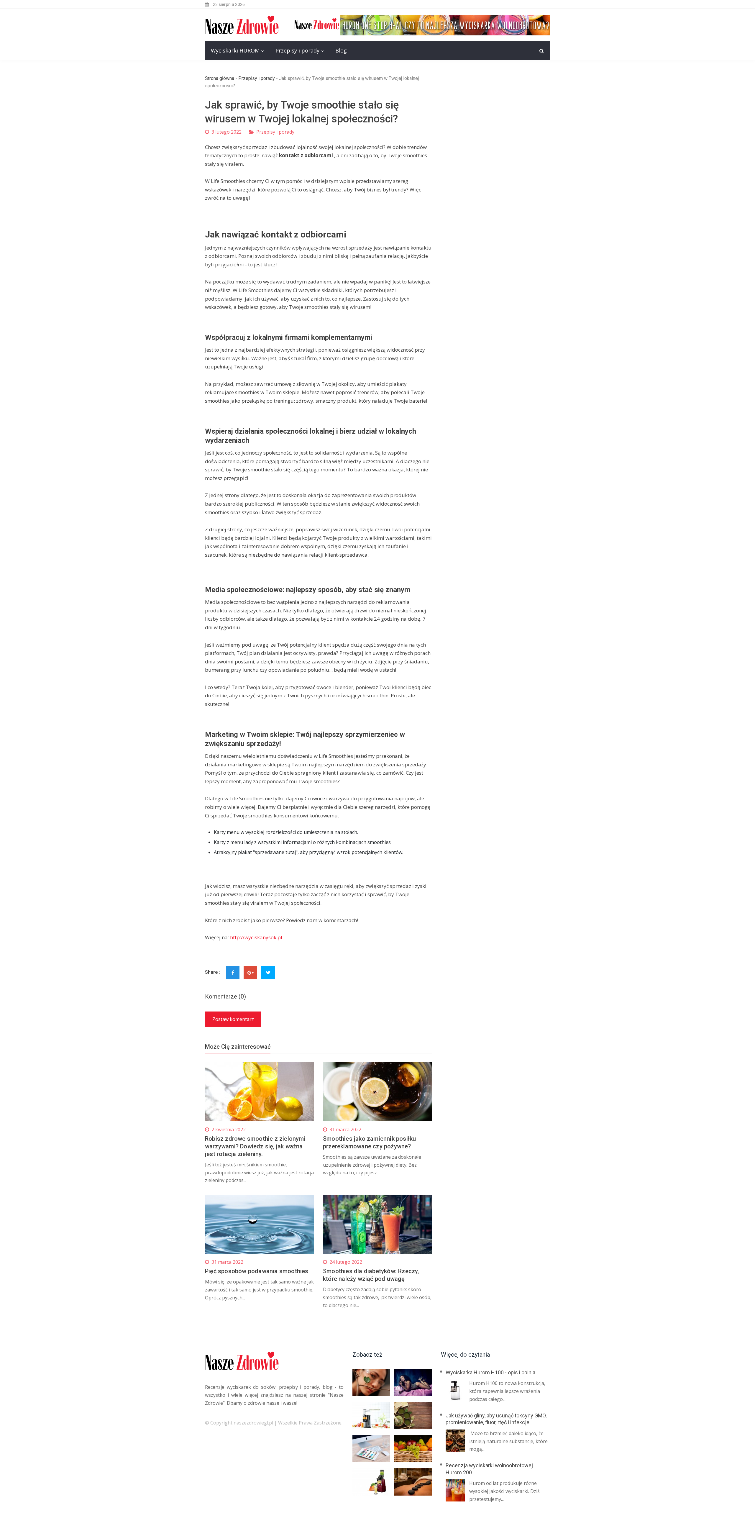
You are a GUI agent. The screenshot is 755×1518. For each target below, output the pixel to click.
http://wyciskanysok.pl (256, 937)
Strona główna (219, 78)
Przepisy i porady (297, 50)
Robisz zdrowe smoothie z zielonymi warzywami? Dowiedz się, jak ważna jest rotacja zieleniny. (255, 1146)
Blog (341, 50)
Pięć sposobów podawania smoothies (256, 1271)
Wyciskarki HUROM (235, 50)
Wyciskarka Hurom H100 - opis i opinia (490, 1372)
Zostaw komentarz (233, 1019)
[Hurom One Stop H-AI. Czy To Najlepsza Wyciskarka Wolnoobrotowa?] (421, 24)
